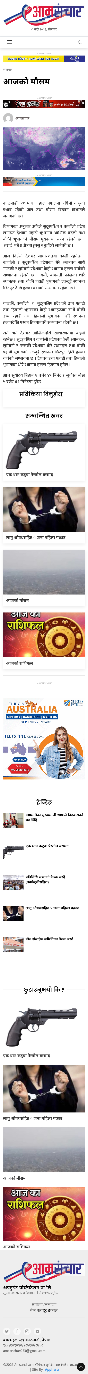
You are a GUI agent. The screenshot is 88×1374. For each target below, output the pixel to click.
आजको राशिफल (19, 663)
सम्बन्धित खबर (44, 416)
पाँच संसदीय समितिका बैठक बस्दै (49, 938)
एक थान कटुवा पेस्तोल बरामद (29, 474)
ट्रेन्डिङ (44, 802)
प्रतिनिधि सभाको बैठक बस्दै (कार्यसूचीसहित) (45, 879)
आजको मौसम (17, 600)
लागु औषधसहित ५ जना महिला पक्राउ (35, 537)
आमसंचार (22, 118)
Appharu (52, 1369)
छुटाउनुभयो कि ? (44, 989)
